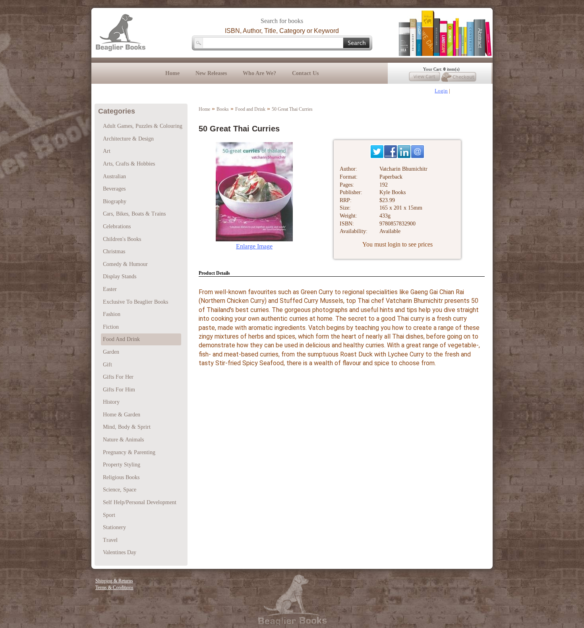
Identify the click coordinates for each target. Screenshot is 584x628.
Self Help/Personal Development (139, 502)
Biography (114, 201)
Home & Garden (121, 415)
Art (106, 151)
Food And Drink (121, 339)
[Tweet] (377, 151)
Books (223, 109)
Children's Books (122, 239)
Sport (109, 515)
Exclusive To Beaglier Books (135, 302)
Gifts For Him (119, 390)
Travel (110, 540)
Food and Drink (250, 109)
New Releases (211, 73)
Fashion (111, 314)
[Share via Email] (417, 151)
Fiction (111, 327)
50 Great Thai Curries (292, 109)
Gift (107, 365)
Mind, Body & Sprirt (127, 427)
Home (172, 73)
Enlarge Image (254, 246)
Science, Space (119, 490)
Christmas (114, 251)
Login (441, 91)
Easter (110, 289)
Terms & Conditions (114, 587)
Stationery (114, 527)
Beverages (114, 189)
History (111, 402)
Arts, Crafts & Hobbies (129, 164)
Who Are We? (259, 73)
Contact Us (305, 73)
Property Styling (121, 465)
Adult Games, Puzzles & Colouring (142, 126)
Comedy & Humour (125, 264)
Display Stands (119, 276)
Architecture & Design (128, 139)
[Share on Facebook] (390, 151)
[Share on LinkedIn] (404, 151)
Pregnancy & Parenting (129, 452)
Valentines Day (119, 552)
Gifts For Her (118, 377)
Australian (114, 176)
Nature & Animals (123, 440)
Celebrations (117, 226)
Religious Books (121, 477)
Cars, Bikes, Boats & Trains (134, 214)
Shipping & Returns (114, 581)
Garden (111, 352)
